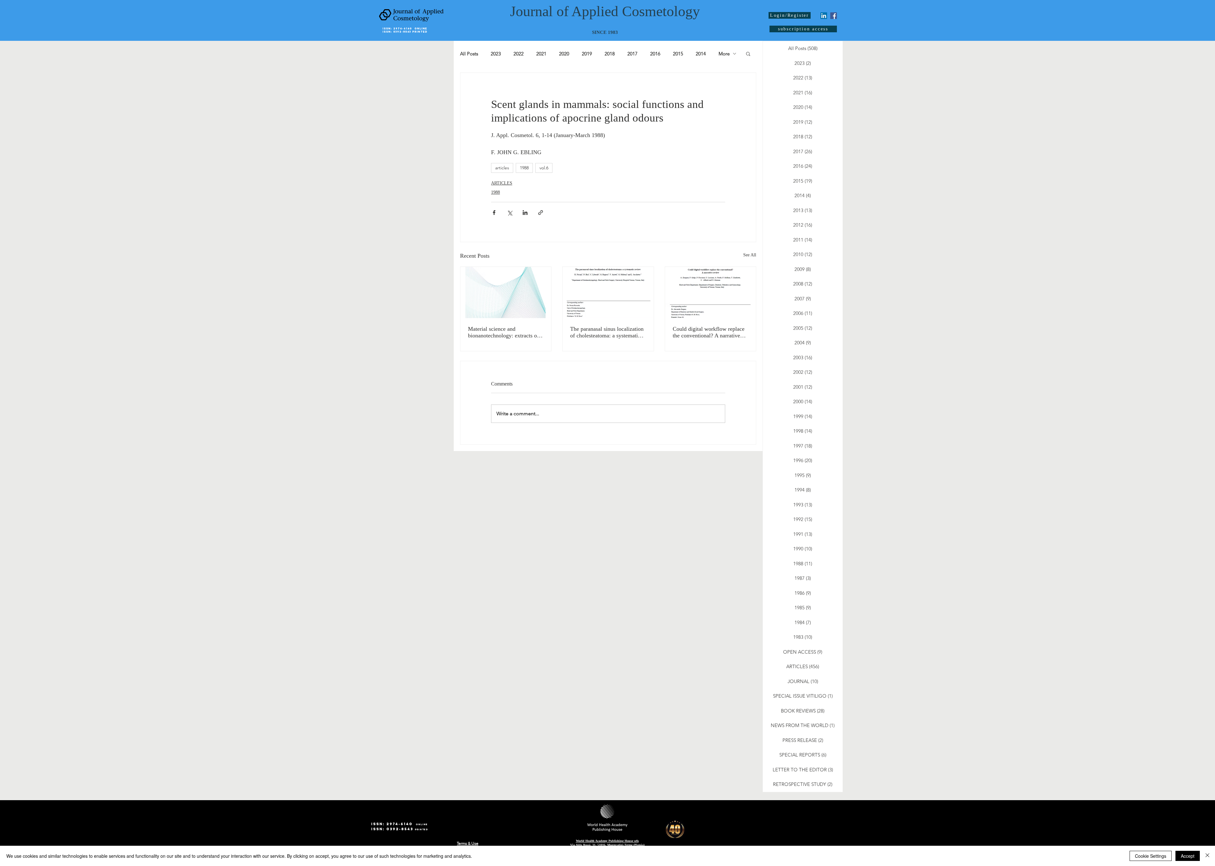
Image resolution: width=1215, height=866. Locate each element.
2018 (610, 54)
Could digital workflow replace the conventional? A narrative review (709, 332)
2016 (655, 54)
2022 (519, 54)
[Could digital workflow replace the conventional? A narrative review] (710, 292)
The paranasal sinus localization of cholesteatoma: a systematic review (607, 332)
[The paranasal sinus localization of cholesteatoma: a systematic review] (608, 292)
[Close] (1207, 856)
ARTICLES (501, 183)
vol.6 (543, 168)
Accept (1187, 856)
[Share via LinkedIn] (525, 213)
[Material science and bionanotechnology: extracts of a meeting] (505, 292)
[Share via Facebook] (494, 213)
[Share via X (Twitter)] (510, 213)
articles (502, 168)
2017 (632, 54)
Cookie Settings (1150, 856)
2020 (564, 54)
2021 (541, 54)
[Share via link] (541, 213)
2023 (496, 54)
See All (749, 255)
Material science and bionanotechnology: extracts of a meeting (505, 332)
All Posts (469, 54)
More (724, 54)
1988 (524, 168)
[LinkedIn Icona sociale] (823, 15)
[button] (748, 53)
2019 (587, 54)
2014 (701, 54)
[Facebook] (833, 15)
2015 (678, 54)
